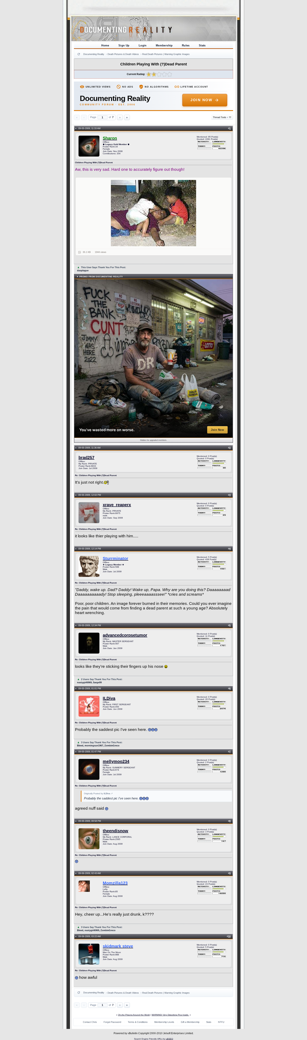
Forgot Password (112, 1022)
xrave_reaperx (117, 504)
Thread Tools (220, 117)
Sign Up (123, 45)
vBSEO (169, 1039)
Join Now (201, 100)
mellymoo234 (116, 761)
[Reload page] (79, 54)
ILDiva (109, 698)
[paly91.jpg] (154, 213)
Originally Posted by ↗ (98, 793)
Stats (202, 45)
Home (105, 45)
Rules (186, 45)
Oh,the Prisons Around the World (134, 1015)
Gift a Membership (190, 1022)
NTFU (221, 1022)
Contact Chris (90, 1022)
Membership (164, 45)
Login (143, 45)
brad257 (86, 457)
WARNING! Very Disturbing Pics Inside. (170, 1015)
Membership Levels (164, 1022)
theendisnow (115, 830)
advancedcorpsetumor (125, 635)
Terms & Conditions (138, 1022)
